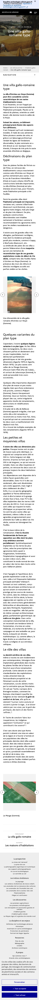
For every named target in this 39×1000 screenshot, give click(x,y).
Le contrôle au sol (19, 874)
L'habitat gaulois (19, 911)
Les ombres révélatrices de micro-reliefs (19, 884)
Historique (19, 926)
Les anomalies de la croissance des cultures (20, 886)
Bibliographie (19, 943)
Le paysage (19, 881)
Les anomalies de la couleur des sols (19, 891)
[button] (36, 295)
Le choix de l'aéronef (19, 862)
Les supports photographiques (19, 869)
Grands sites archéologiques (19, 958)
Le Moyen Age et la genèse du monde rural (19, 916)
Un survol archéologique (19, 871)
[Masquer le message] (35, 1)
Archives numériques (19, 948)
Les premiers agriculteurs (19, 903)
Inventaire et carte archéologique (19, 928)
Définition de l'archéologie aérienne (19, 924)
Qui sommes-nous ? (19, 956)
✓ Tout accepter (19, 988)
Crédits (19, 946)
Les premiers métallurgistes (19, 905)
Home (5, 68)
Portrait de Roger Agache (19, 933)
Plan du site (19, 941)
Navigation (9, 75)
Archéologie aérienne (10, 12)
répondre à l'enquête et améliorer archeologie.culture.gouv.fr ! (17, 5)
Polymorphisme (19, 893)
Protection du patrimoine (19, 931)
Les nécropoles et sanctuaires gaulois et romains (19, 908)
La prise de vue (19, 864)
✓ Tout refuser (19, 995)
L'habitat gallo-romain (20, 914)
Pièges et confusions (19, 895)
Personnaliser (19, 982)
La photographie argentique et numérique (19, 867)
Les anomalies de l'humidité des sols (19, 888)
